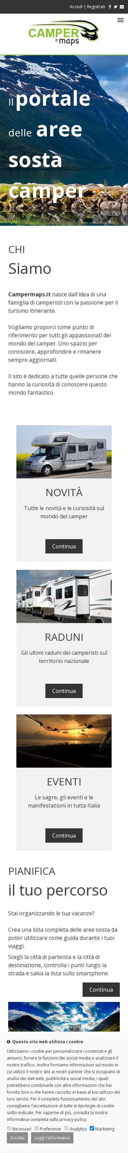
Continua (64, 546)
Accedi (76, 7)
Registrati (96, 7)
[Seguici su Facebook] (108, 7)
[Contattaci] (122, 7)
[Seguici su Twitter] (115, 7)
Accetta (17, 1138)
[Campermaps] (64, 49)
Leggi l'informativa (52, 1138)
